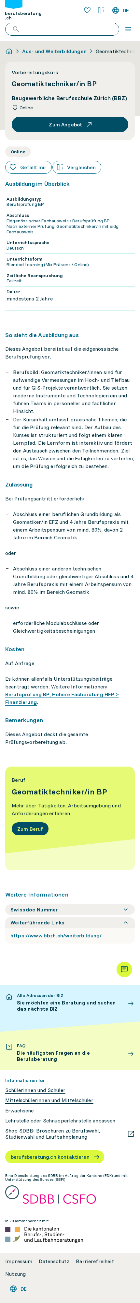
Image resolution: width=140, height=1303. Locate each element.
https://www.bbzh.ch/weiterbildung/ (56, 935)
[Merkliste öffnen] (87, 10)
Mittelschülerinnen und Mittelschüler (49, 1100)
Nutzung (15, 1274)
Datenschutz (54, 1261)
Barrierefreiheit (95, 1261)
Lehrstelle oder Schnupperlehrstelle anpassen (60, 1121)
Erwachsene (19, 1111)
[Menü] (128, 29)
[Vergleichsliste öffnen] (100, 10)
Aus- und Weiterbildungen (54, 51)
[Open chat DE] (124, 969)
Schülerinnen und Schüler (35, 1090)
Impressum (18, 1261)
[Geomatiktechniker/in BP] (70, 818)
